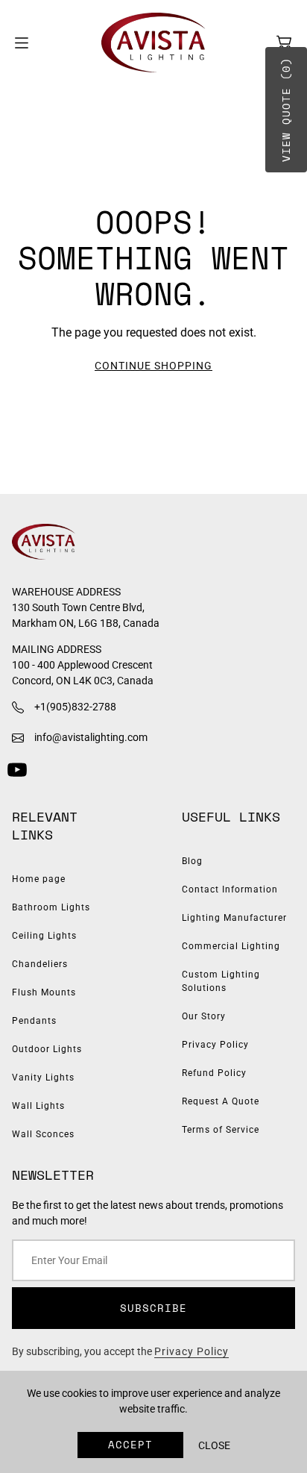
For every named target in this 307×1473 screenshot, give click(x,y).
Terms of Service (220, 1130)
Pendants (34, 1021)
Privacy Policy (215, 1044)
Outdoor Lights (47, 1049)
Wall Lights (38, 1106)
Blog (192, 861)
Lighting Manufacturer (234, 918)
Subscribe (153, 1308)
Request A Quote (220, 1101)
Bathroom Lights (51, 907)
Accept (130, 1444)
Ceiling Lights (44, 936)
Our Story (204, 1016)
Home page (39, 879)
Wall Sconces (43, 1134)
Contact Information (230, 889)
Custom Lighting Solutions (221, 981)
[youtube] (17, 769)
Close (214, 1445)
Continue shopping (153, 366)
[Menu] (21, 43)
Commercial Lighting (231, 946)
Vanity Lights (43, 1077)
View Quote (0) (286, 109)
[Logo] (153, 42)
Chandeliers (40, 964)
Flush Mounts (44, 992)
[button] (283, 42)
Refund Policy (214, 1073)
